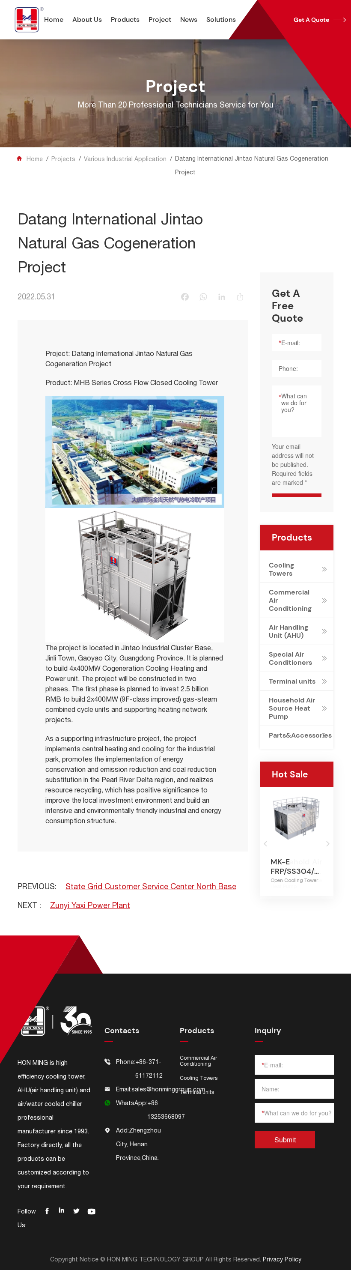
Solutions (221, 19)
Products (125, 19)
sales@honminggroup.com (168, 1089)
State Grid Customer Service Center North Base (150, 886)
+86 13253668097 (166, 1110)
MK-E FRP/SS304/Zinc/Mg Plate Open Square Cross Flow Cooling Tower (297, 866)
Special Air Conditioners (290, 658)
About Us (87, 19)
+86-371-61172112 (149, 1068)
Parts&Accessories (294, 735)
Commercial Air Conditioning (290, 600)
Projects (63, 158)
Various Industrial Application (125, 158)
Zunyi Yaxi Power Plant (90, 905)
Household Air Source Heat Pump (292, 708)
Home (53, 19)
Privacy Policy (282, 1259)
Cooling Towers (281, 569)
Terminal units (292, 681)
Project (160, 19)
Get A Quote (320, 20)
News (188, 19)
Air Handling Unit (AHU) (288, 631)
